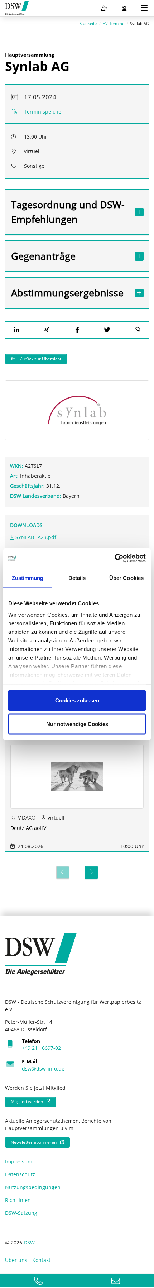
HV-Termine (113, 23)
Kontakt (41, 1260)
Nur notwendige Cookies (77, 724)
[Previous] (62, 872)
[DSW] (41, 953)
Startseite (88, 23)
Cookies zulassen (77, 700)
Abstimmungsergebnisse (67, 292)
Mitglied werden (27, 1101)
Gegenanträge (43, 255)
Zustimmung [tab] (28, 578)
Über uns (16, 1260)
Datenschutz (20, 1174)
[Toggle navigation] (144, 8)
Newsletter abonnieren (34, 1142)
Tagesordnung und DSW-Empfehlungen (68, 212)
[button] (16, 329)
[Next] (91, 872)
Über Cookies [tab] (126, 578)
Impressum (18, 1161)
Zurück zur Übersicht (40, 359)
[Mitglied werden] (104, 8)
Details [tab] (77, 578)
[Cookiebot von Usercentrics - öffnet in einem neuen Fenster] (114, 558)
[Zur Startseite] (17, 8)
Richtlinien (18, 1200)
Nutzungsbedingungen (33, 1187)
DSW (29, 1242)
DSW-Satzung (21, 1212)
